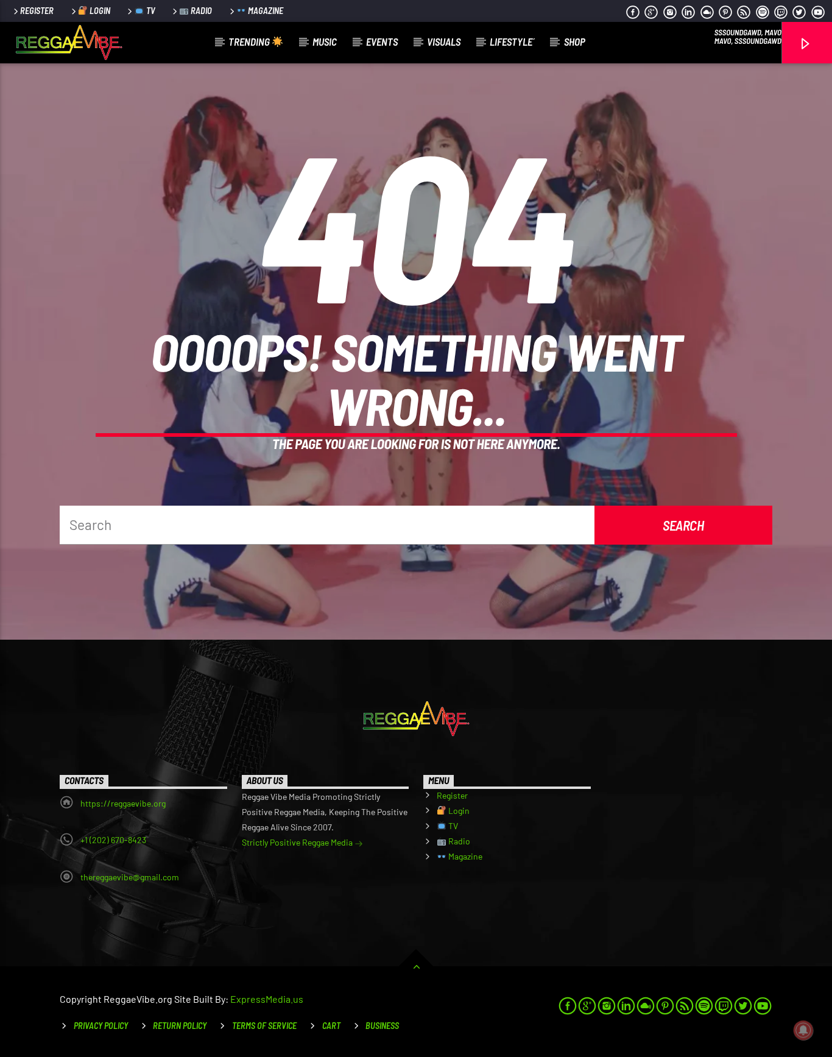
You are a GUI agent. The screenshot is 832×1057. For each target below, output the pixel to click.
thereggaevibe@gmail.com (129, 877)
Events (382, 41)
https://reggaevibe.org (123, 803)
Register (37, 10)
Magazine (264, 10)
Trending (250, 41)
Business (382, 1025)
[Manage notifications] (803, 1030)
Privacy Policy (101, 1025)
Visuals (443, 41)
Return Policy (179, 1025)
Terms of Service (264, 1025)
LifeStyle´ (512, 41)
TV (149, 10)
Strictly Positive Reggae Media (298, 842)
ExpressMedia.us (266, 999)
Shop (574, 41)
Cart (331, 1025)
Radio (200, 10)
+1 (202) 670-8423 (113, 840)
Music (324, 41)
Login (99, 10)
